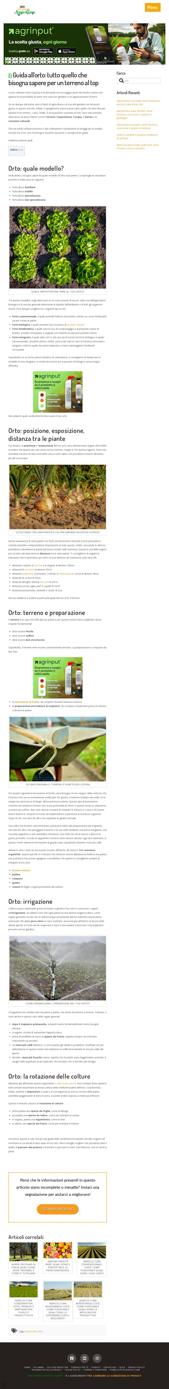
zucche (38, 565)
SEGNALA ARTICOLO (57, 1209)
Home (27, 1367)
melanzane (65, 573)
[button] (153, 7)
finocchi (44, 581)
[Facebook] (71, 1358)
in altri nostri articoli (65, 1083)
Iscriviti (96, 1367)
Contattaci (110, 1367)
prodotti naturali (75, 324)
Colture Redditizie (57, 1367)
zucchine (29, 569)
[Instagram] (97, 1358)
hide (20, 149)
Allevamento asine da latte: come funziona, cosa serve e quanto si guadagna (134, 114)
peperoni (28, 573)
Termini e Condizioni (95, 1369)
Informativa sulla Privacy (47, 1369)
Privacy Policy (136, 1367)
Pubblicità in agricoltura (125, 1369)
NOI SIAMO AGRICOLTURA (45, 1375)
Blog (122, 1367)
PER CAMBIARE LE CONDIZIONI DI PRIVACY (114, 1375)
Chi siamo (38, 1367)
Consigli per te (79, 1367)
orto (40, 1331)
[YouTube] (84, 1358)
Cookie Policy (73, 1369)
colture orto (30, 1331)
